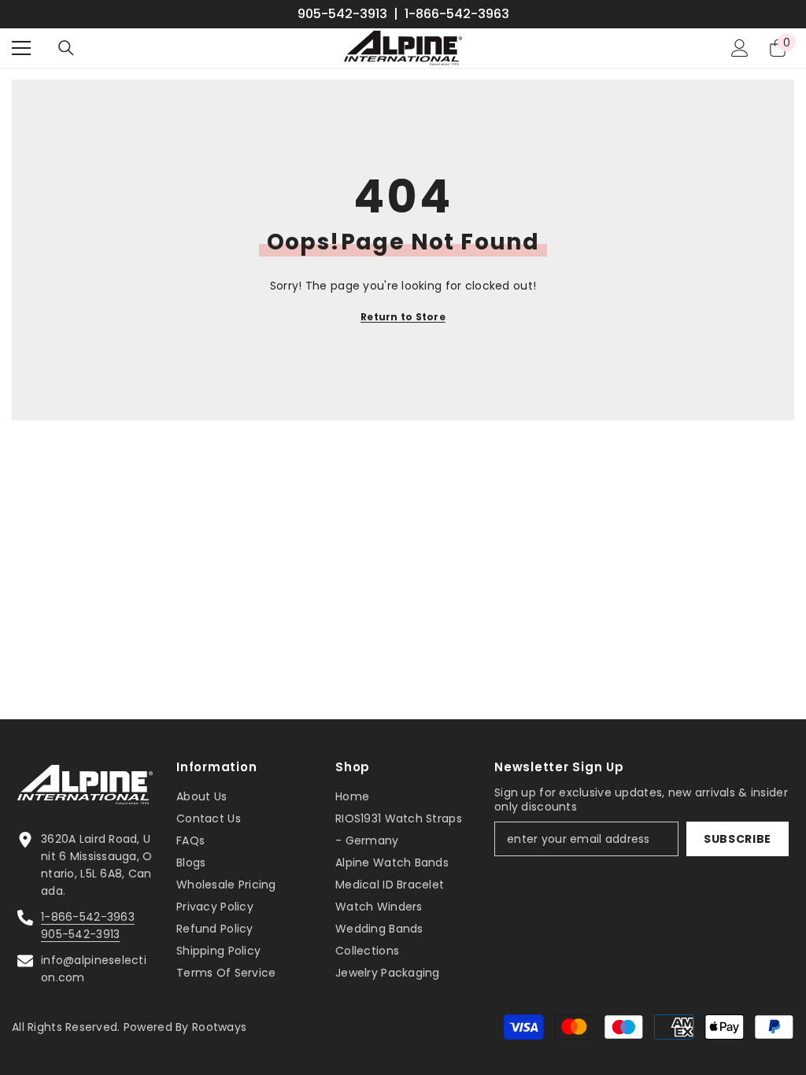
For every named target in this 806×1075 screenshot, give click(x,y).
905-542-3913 (342, 14)
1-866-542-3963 (457, 14)
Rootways (219, 1027)
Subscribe (737, 839)
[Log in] (740, 48)
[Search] (66, 48)
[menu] (21, 48)
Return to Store (403, 316)
